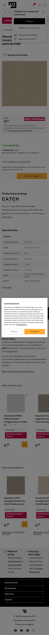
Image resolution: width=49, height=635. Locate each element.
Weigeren (14, 331)
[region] (24, 317)
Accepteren (35, 331)
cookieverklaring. (21, 324)
